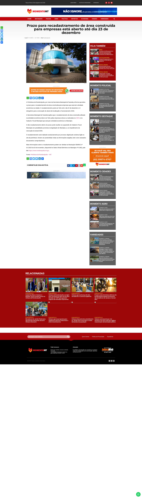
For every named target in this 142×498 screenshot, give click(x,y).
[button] (114, 19)
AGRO (56, 19)
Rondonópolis (46, 38)
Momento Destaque (104, 120)
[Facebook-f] (106, 3)
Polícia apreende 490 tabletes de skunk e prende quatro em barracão (106, 106)
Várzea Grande (103, 64)
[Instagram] (109, 3)
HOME (29, 19)
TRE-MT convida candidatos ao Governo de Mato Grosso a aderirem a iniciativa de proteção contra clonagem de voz (107, 139)
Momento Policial (104, 89)
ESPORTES (74, 19)
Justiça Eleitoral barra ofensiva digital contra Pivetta (107, 122)
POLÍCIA (48, 19)
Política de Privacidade (84, 2)
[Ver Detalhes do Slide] (84, 11)
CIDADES (94, 19)
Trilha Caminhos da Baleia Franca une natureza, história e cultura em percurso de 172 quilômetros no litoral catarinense (106, 242)
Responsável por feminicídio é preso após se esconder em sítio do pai (106, 92)
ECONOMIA (84, 19)
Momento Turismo (104, 238)
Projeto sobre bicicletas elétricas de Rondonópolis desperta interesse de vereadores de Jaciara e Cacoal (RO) (105, 297)
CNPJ (78, 118)
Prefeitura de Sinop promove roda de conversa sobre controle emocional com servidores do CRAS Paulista (106, 53)
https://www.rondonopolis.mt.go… (39, 150)
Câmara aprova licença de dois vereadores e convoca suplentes (81, 295)
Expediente (96, 2)
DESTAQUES (38, 19)
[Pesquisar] (68, 337)
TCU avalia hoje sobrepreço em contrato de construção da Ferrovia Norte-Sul (106, 224)
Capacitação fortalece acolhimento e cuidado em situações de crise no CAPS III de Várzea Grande (106, 75)
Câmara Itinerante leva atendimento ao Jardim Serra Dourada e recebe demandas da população (82, 320)
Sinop (100, 49)
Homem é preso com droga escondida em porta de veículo (106, 98)
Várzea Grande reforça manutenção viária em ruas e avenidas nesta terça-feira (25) (106, 67)
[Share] (1, 42)
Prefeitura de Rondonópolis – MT (41, 154)
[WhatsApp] (1, 27)
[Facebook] (1, 30)
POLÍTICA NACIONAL (104, 57)
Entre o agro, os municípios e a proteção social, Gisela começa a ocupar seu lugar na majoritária (107, 130)
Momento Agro (103, 207)
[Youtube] (112, 3)
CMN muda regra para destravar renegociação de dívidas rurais (107, 217)
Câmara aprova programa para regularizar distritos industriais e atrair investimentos (58, 320)
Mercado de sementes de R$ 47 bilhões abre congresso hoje (107, 209)
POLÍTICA (65, 19)
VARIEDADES (104, 19)
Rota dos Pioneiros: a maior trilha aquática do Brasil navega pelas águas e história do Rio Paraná (107, 259)
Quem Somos (73, 2)
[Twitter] (1, 33)
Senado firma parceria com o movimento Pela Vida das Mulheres (106, 60)
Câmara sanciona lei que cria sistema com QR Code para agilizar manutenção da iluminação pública (105, 320)
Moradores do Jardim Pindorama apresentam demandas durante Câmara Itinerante (35, 320)
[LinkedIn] (1, 39)
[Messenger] (1, 36)
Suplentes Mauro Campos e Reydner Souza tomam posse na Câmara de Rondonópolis (35, 296)
